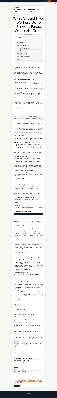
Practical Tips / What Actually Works (20, 59)
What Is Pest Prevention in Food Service (21, 39)
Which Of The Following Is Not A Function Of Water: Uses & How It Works (24, 376)
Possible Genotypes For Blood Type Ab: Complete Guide (21, 373)
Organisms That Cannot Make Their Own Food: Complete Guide (23, 358)
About (13, 1)
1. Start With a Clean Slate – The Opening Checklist (22, 45)
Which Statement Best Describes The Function (20, 356)
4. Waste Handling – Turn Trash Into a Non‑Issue (22, 50)
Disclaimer (19, 1)
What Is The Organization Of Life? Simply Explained (21, 369)
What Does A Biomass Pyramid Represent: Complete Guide (22, 362)
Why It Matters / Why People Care (20, 42)
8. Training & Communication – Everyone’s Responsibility (23, 56)
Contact (16, 1)
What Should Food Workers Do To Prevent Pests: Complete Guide (31, 380)
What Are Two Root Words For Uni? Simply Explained (21, 360)
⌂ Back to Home (17, 385)
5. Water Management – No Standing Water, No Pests (23, 51)
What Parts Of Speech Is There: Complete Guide (20, 371)
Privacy (22, 1)
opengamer (7, 1)
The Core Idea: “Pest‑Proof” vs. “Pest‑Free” (21, 40)
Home (11, 1)
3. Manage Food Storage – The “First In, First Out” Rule (23, 48)
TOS (24, 1)
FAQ (16, 61)
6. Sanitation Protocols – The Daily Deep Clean (22, 53)
